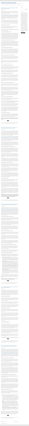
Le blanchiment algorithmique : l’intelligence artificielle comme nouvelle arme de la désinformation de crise (9, 346)
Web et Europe (17, 122)
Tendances (22, 5)
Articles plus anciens (3, 421)
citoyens (11, 341)
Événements (13, 5)
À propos (4, 5)
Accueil (2, 5)
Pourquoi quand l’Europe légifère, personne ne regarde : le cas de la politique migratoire (9, 287)
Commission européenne (14, 341)
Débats (10, 5)
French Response (8, 91)
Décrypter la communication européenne (8, 2)
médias (14, 200)
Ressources (19, 5)
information (11, 200)
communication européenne (7, 200)
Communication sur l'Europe (13, 122)
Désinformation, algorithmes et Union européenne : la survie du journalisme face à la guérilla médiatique (9, 128)
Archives (7, 5)
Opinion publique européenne (4, 341)
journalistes (13, 200)
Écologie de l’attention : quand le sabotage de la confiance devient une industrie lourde (9, 8)
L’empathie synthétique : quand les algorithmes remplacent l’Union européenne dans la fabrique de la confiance (9, 204)
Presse (16, 5)
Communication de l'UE (8, 122)
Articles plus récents (16, 421)
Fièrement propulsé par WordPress (4, 423)
